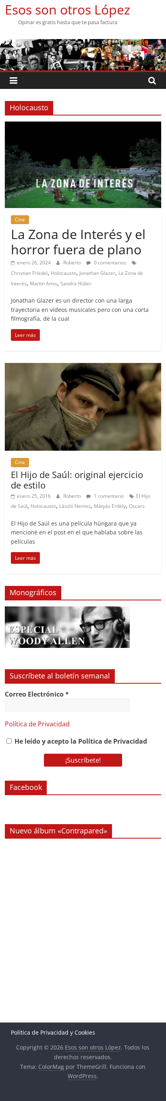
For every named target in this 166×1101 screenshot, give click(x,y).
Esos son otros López (67, 9)
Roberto (72, 262)
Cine (20, 219)
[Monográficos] (67, 610)
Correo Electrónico (37, 694)
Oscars (137, 506)
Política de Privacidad (37, 724)
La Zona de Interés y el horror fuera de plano (78, 241)
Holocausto (63, 273)
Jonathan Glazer (97, 273)
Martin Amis (43, 283)
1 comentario (108, 496)
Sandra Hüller (75, 283)
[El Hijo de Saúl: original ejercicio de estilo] (83, 367)
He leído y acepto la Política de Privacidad (80, 741)
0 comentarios (109, 262)
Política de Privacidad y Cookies (53, 1032)
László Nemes (75, 506)
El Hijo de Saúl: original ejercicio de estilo (77, 479)
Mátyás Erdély (110, 506)
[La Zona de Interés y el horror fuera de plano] (83, 126)
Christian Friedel (29, 273)
